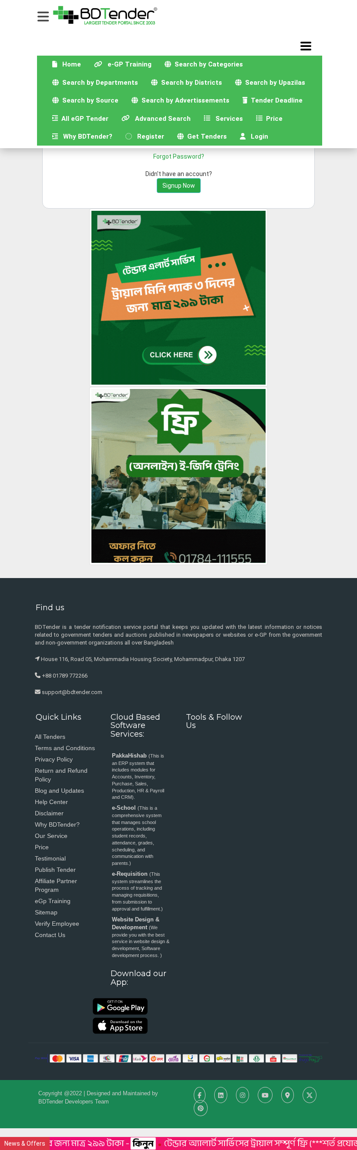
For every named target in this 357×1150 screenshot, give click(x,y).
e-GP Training (130, 64)
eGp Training (53, 900)
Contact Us (50, 934)
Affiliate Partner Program (56, 885)
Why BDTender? (85, 136)
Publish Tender (55, 869)
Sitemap (46, 912)
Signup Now (178, 185)
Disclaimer (49, 813)
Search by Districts (190, 82)
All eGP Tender (86, 118)
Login (257, 136)
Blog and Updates (59, 790)
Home (72, 64)
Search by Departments (102, 82)
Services (229, 118)
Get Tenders (208, 136)
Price (276, 118)
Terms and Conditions (65, 748)
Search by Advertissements (183, 100)
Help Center (51, 801)
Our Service (51, 835)
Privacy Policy (54, 759)
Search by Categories (207, 64)
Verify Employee (57, 923)
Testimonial (50, 858)
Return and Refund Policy (61, 775)
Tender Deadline (278, 100)
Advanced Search (163, 118)
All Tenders (50, 736)
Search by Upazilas (273, 82)
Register (148, 136)
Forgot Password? (178, 156)
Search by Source (88, 100)
